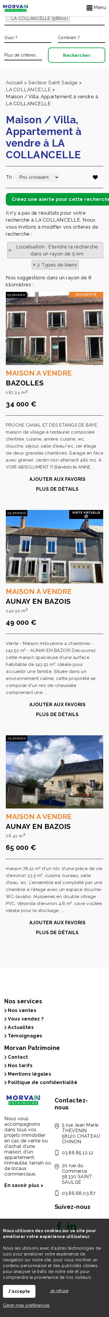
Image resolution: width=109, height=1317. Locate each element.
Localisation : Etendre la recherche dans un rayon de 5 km (57, 250)
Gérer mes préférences (26, 1305)
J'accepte (19, 1291)
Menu (99, 7)
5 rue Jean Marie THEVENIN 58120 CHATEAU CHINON (81, 1133)
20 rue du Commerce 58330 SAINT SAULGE (77, 1174)
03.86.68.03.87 (79, 1193)
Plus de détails (57, 489)
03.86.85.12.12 (78, 1152)
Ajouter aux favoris (57, 479)
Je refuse (59, 1290)
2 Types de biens (57, 265)
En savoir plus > (23, 1185)
